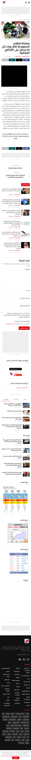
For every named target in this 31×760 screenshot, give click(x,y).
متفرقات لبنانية (7, 690)
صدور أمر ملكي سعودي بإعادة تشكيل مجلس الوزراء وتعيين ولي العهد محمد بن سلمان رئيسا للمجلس (11, 246)
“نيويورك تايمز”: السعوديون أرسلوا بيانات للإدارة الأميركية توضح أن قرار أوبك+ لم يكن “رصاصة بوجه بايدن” (11, 201)
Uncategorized (25, 676)
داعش (22, 731)
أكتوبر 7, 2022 (16, 196)
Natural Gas (24, 558)
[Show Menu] (29, 2)
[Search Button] (26, 2)
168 (8, 196)
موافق (16, 758)
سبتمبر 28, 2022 (16, 252)
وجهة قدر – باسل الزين (6, 704)
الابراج (20, 717)
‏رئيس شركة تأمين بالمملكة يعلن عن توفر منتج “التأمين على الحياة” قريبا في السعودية (10, 234)
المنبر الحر (17, 674)
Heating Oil (24, 563)
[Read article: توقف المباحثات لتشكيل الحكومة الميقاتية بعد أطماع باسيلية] (26, 474)
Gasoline (24, 561)
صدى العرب (15, 734)
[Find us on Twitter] (24, 659)
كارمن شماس (8, 737)
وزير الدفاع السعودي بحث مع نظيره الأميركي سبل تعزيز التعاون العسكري (11, 212)
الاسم (27, 290)
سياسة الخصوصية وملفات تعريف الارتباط (10, 756)
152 (8, 252)
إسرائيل (7, 714)
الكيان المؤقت (26, 725)
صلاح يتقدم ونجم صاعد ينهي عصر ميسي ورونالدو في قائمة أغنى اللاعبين (12, 441)
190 (8, 207)
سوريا (18, 686)
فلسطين (17, 703)
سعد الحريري (5, 731)
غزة (28, 737)
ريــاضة (18, 683)
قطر (14, 737)
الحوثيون (19, 719)
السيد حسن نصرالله (25, 722)
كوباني (27, 740)
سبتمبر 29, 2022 (16, 229)
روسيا (18, 731)
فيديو (8, 671)
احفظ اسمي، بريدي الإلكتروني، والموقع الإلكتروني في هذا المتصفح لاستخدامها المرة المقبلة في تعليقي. (17, 315)
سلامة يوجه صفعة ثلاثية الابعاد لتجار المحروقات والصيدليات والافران (13, 465)
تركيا (21, 728)
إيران (3, 714)
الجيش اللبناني (26, 719)
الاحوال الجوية (26, 694)
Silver (23, 568)
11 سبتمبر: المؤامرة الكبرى (27, 670)
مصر (8, 697)
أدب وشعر (27, 685)
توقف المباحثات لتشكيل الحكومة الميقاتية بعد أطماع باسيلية (12, 473)
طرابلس (8, 734)
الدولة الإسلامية (12, 719)
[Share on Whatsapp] (12, 60)
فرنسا (24, 737)
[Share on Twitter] (19, 60)
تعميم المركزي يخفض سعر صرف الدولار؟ (12, 457)
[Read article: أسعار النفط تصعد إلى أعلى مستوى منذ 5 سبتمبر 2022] (26, 450)
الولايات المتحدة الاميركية (16, 725)
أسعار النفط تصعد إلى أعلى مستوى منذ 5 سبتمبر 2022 (12, 450)
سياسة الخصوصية (10, 324)
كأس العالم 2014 (6, 675)
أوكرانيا (12, 714)
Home (28, 20)
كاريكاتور (7, 679)
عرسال (4, 734)
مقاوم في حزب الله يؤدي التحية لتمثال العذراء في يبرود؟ (13, 404)
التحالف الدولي (14, 717)
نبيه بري (27, 743)
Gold (23, 565)
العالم (28, 705)
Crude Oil (24, 556)
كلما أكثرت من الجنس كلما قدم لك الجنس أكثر (12, 418)
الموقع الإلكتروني (24, 306)
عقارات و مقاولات (17, 694)
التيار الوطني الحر (6, 717)
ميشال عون (7, 740)
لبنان (8, 683)
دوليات (18, 677)
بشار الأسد (27, 728)
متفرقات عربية (5, 686)
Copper (23, 570)
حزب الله (27, 731)
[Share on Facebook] (26, 60)
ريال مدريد (12, 731)
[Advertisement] (15, 9)
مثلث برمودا (6, 694)
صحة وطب (17, 689)
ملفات (8, 700)
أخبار (24, 20)
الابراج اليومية (26, 691)
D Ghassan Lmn (20, 714)
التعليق (27, 269)
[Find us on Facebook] (28, 659)
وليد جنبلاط (21, 743)
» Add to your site (13, 572)
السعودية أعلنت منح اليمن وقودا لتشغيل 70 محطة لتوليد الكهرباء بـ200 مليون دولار (11, 223)
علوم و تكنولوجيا (17, 699)
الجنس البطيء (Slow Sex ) (14, 411)
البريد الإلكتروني (24, 298)
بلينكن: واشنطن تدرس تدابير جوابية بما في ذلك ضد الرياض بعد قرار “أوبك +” (10, 191)
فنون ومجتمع (6, 668)
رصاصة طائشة (16, 680)
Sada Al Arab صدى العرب (14, 194)
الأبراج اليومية (26, 717)
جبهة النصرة (9, 728)
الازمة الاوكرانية (27, 698)
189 (8, 229)
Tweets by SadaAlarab (22, 388)
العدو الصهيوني (16, 722)
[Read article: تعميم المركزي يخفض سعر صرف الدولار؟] (26, 457)
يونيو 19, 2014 (7, 56)
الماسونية (17, 671)
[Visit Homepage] (4, 2)
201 (8, 218)
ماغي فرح (18, 740)
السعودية (20, 20)
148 (8, 240)
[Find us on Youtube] (19, 659)
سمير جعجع (26, 734)
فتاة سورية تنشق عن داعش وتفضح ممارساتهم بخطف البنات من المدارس (12, 426)
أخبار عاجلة (27, 682)
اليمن (8, 725)
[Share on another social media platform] (5, 60)
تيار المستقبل (16, 728)
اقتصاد (28, 688)
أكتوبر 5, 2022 (16, 218)
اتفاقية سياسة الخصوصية (22, 321)
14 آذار (27, 714)
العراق (18, 668)
